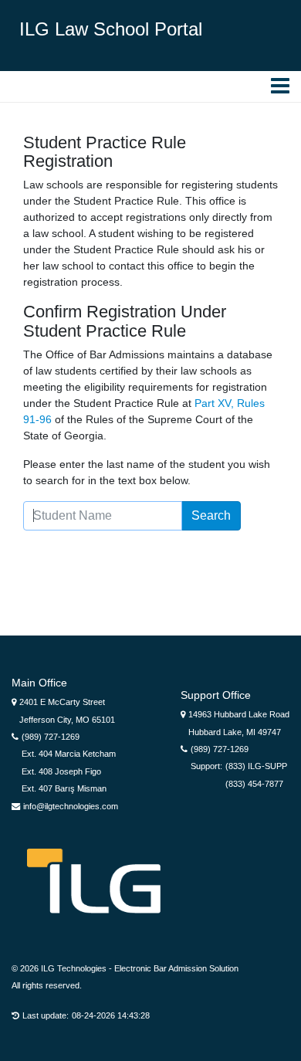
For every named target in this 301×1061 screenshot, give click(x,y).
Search (211, 515)
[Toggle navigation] (21, 86)
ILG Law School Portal (110, 29)
